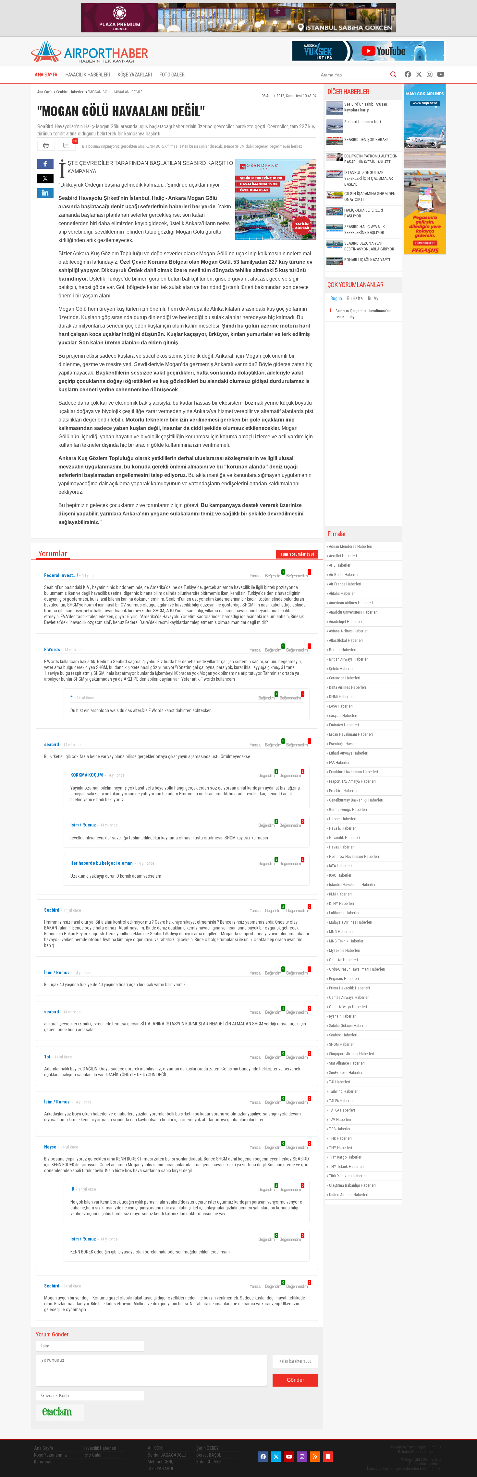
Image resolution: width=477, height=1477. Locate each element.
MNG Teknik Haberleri (346, 941)
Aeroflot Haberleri (343, 556)
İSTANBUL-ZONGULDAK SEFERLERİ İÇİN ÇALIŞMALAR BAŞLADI (368, 178)
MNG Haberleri (341, 931)
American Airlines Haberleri (351, 603)
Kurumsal (42, 1461)
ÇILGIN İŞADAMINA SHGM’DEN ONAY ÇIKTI (370, 196)
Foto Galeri (93, 1455)
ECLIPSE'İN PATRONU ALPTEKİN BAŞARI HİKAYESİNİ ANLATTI (371, 159)
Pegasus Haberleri (344, 978)
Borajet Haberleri (342, 650)
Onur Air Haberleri (343, 960)
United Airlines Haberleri (348, 1195)
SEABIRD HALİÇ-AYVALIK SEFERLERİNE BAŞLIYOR (364, 229)
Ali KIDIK (155, 1448)
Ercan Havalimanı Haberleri (351, 734)
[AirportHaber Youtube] (441, 74)
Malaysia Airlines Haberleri (350, 922)
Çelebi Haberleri (342, 668)
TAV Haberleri (340, 1119)
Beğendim (274, 575)
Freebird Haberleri (344, 791)
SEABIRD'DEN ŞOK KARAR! (366, 139)
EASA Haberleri (341, 706)
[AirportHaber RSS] (315, 1456)
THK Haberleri (340, 1138)
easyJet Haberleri (343, 715)
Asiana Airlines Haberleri (349, 631)
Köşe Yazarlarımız (50, 1455)
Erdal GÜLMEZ (209, 1461)
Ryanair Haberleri (343, 1016)
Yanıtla (255, 575)
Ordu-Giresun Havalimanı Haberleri (357, 969)
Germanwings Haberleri (348, 809)
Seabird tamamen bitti (362, 121)
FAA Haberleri (339, 762)
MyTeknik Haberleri (344, 950)
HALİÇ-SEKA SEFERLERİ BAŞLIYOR (363, 213)
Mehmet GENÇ (161, 1461)
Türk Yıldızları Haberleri (348, 1176)
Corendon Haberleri (344, 678)
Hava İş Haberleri (343, 828)
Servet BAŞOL (208, 1455)
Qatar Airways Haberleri (348, 1007)
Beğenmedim (298, 575)
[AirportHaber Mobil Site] (328, 1456)
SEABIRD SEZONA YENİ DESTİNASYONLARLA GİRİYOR (369, 246)
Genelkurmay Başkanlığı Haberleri (356, 800)
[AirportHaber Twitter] (419, 74)
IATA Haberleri (340, 866)
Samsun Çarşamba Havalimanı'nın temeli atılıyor (364, 313)
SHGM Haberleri (342, 1044)
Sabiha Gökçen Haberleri (349, 1025)
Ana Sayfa (43, 1448)
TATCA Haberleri (342, 1110)
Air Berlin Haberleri (344, 574)
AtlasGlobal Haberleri (346, 640)
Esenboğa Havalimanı (346, 744)
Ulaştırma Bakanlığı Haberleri (352, 1185)
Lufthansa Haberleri (345, 913)
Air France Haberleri (345, 584)
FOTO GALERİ (172, 75)
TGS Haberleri (340, 1129)
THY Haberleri (340, 1148)
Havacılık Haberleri (344, 838)
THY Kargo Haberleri (345, 1157)
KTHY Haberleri (341, 903)
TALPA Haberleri (342, 1101)
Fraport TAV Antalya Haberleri (352, 781)
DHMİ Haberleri (341, 697)
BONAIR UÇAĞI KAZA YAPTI (367, 259)
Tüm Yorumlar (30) (297, 554)
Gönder (295, 1380)
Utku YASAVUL (161, 1468)
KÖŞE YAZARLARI (134, 75)
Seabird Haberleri (343, 1035)
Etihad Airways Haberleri (348, 753)
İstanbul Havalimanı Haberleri (352, 885)
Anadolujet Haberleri (345, 621)
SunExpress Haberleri (346, 1072)
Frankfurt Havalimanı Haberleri (353, 772)
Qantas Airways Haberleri (349, 997)
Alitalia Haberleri (342, 593)
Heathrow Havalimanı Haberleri (354, 856)
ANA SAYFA (46, 75)
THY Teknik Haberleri (346, 1166)
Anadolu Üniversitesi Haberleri (353, 612)
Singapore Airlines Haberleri (351, 1054)
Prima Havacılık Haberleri (349, 988)
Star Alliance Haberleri (347, 1063)
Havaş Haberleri (342, 847)
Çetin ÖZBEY (207, 1448)
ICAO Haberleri (340, 875)
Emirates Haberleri (344, 725)
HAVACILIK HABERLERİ (87, 75)
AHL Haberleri (340, 565)
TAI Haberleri (339, 1082)
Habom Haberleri (342, 819)
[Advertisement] (363, 424)
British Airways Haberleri (349, 659)
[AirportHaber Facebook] (408, 74)
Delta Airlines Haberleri (347, 687)
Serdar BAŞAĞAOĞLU (167, 1455)
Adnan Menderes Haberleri (350, 546)
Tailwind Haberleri (344, 1091)
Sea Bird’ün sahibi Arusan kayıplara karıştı (365, 107)
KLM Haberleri (340, 894)
